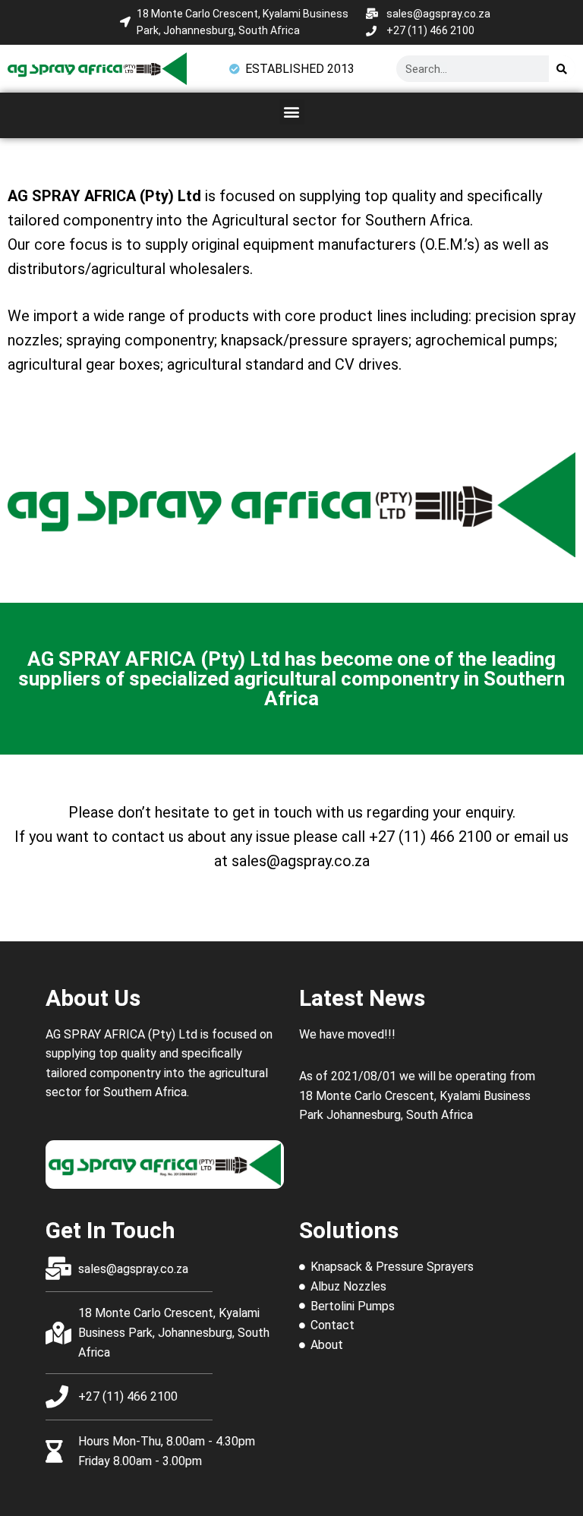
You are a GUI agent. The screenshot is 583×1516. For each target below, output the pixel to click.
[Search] (562, 68)
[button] (291, 111)
